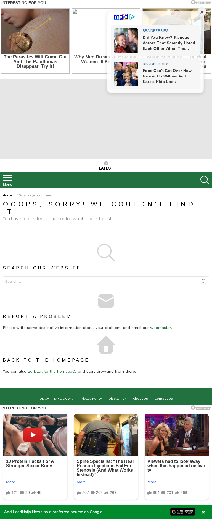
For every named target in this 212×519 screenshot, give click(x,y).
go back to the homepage (52, 371)
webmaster (160, 327)
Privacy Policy (91, 399)
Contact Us (164, 399)
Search (203, 282)
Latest (106, 168)
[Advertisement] (106, 118)
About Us (140, 399)
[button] (106, 512)
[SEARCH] (204, 180)
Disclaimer (117, 399)
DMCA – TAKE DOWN (56, 399)
